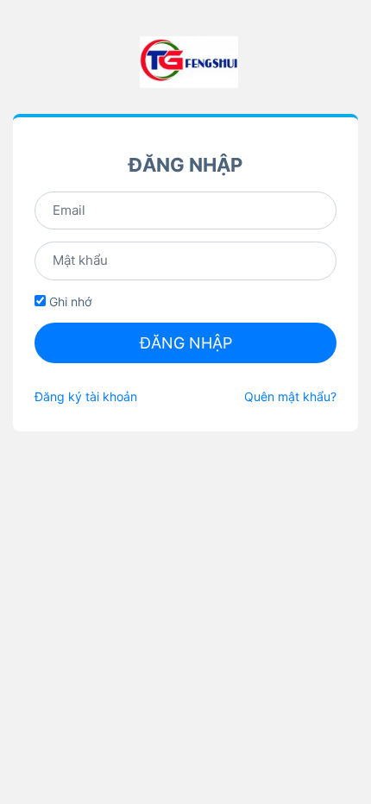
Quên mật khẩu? (290, 396)
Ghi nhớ (68, 301)
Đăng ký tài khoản (86, 396)
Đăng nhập (186, 343)
